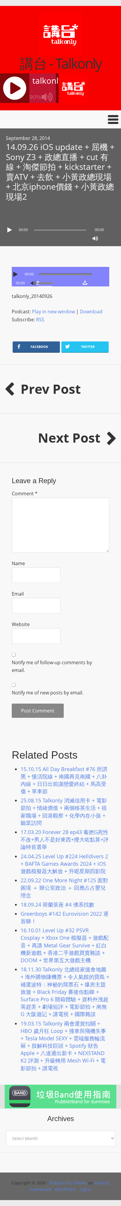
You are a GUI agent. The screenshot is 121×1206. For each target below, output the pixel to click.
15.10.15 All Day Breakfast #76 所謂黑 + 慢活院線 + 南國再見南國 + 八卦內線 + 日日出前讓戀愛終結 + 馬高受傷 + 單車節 (64, 780)
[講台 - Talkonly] (60, 52)
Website (21, 624)
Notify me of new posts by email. (47, 692)
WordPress (65, 1189)
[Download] (84, 282)
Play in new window (53, 311)
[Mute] (95, 238)
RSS (40, 319)
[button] (60, 119)
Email (18, 594)
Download (91, 311)
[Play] (10, 230)
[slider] (47, 282)
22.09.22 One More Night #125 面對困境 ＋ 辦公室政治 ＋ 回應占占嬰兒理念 (64, 888)
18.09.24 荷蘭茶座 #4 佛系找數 (57, 904)
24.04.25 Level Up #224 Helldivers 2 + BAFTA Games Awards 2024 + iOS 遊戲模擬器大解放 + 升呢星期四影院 (64, 864)
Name (18, 563)
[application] (60, 228)
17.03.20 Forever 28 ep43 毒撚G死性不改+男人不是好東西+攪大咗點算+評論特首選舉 (65, 839)
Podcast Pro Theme (68, 1183)
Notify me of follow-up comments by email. (52, 666)
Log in (85, 1189)
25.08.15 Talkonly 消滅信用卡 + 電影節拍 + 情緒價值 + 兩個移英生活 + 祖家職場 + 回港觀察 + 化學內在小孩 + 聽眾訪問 (64, 811)
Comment (25, 493)
